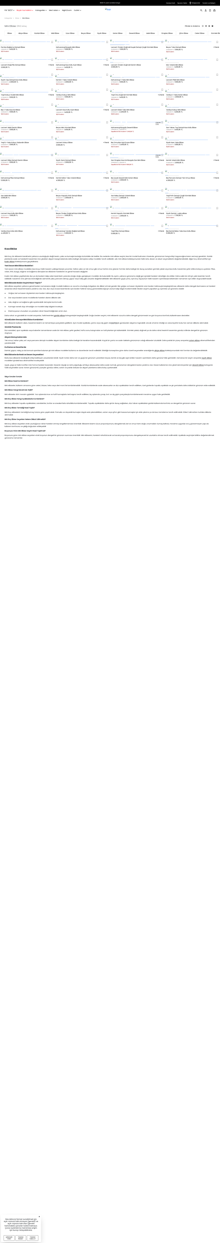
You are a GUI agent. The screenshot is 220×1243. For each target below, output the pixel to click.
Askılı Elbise (150, 33)
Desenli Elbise (134, 33)
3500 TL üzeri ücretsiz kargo (110, 3)
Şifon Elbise (183, 33)
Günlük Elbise (39, 33)
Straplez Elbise (167, 33)
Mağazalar (196, 3)
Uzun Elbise (70, 33)
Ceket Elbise (199, 33)
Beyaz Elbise (86, 33)
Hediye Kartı (170, 3)
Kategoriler (8, 18)
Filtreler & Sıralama (192, 26)
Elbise (17, 18)
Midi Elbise (55, 33)
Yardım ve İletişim (208, 3)
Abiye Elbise (23, 33)
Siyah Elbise (101, 33)
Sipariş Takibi (182, 3)
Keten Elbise (117, 33)
